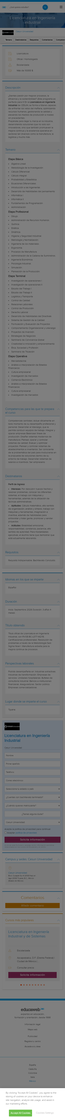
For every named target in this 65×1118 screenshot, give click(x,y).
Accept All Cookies (20, 1113)
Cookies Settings (45, 1112)
